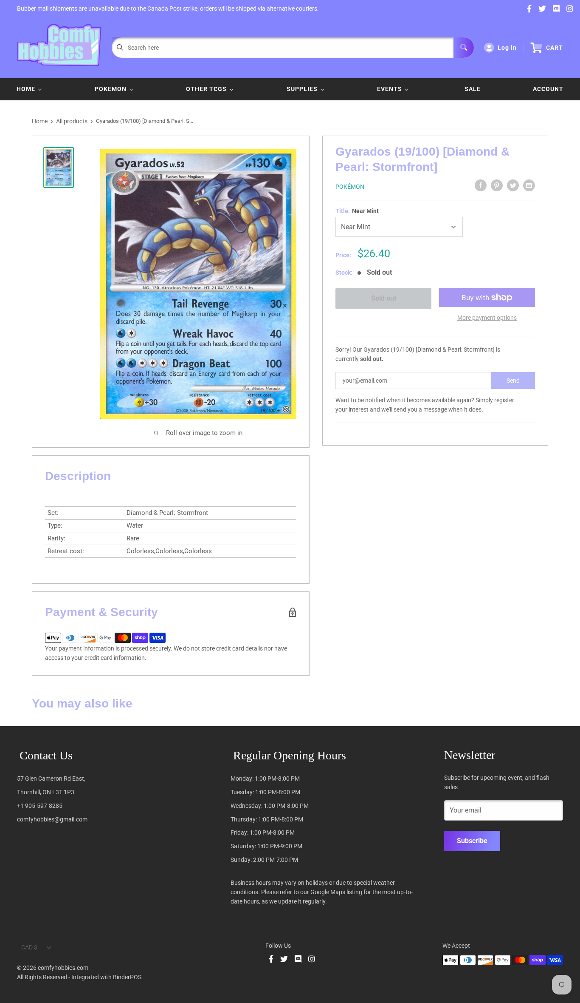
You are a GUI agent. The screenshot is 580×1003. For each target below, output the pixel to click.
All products (71, 121)
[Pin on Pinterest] (497, 185)
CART (554, 47)
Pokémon (349, 186)
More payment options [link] (487, 317)
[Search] (463, 47)
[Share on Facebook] (481, 185)
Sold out (383, 298)
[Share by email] (529, 185)
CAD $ (29, 947)
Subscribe (472, 841)
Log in (507, 47)
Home (40, 121)
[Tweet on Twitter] (513, 185)
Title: (357, 211)
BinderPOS (127, 977)
